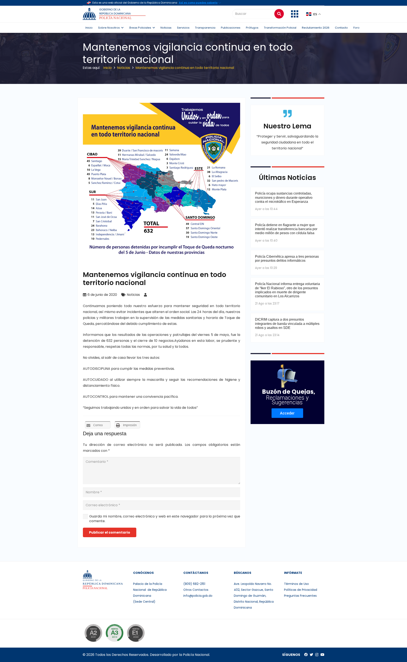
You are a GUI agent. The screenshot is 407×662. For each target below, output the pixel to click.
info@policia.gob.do (197, 596)
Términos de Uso (296, 584)
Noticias (133, 294)
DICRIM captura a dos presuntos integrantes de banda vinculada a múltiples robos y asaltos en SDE (287, 323)
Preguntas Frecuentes (300, 596)
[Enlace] (115, 13)
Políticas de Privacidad (300, 590)
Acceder (287, 413)
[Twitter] (311, 654)
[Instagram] (316, 655)
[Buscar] (279, 13)
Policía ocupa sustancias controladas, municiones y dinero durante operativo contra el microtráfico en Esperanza (283, 197)
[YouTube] (322, 654)
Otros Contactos (195, 590)
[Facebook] (306, 654)
